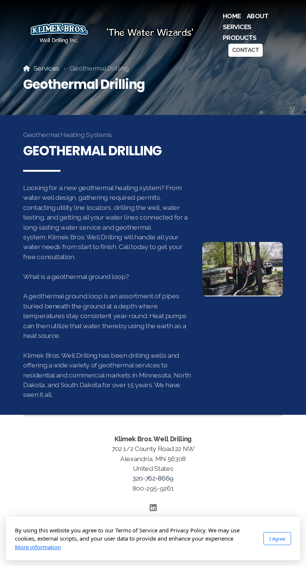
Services (46, 68)
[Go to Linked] (153, 507)
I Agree (277, 538)
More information (38, 547)
